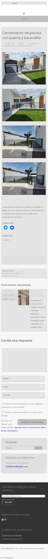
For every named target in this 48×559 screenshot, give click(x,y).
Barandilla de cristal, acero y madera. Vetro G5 (38, 293)
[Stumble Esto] (28, 261)
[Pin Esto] (36, 261)
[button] (24, 68)
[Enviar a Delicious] (19, 261)
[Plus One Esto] (32, 261)
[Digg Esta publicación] (23, 261)
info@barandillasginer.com (17, 466)
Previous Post (12, 273)
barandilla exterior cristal (12, 46)
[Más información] (44, 329)
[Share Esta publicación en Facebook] (11, 261)
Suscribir (8, 502)
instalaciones (28, 46)
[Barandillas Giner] (24, 14)
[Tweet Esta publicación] (14, 261)
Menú (24, 19)
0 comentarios (33, 43)
